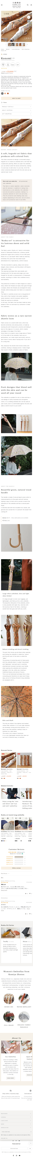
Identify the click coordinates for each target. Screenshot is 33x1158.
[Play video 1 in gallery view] (13, 44)
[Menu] (2, 5)
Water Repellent (24, 1007)
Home (2, 49)
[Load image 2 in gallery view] (16, 44)
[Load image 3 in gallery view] (19, 44)
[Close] (30, 1143)
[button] (27, 5)
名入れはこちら (6, 520)
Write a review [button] (16, 868)
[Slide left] (5, 44)
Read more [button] (4, 890)
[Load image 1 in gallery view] (9, 44)
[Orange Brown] (8, 93)
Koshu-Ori (9, 1007)
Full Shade (9, 1025)
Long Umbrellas (16, 49)
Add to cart (16, 98)
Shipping (2, 73)
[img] (4, 882)
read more (10, 1078)
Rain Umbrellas (25, 49)
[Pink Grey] (2, 93)
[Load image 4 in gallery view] (23, 44)
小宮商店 (5, 54)
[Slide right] (27, 44)
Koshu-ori (3, 50)
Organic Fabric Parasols (24, 1026)
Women (8, 49)
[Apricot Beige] (5, 93)
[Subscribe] (31, 1131)
